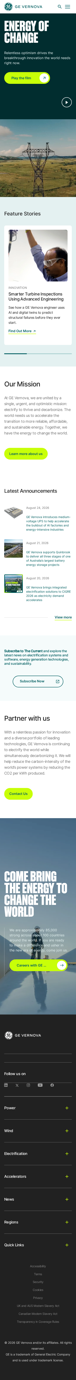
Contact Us (18, 794)
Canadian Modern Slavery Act (38, 1313)
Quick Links (14, 1245)
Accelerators (15, 1176)
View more (63, 617)
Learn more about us (26, 454)
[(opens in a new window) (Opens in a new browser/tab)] (55, 1085)
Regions (11, 1222)
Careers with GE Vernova (37, 965)
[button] (27, 78)
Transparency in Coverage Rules (38, 1321)
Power (9, 1108)
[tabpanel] (38, 285)
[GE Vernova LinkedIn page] (9, 1085)
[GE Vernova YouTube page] (44, 1085)
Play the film (21, 78)
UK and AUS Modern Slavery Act (38, 1305)
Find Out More (19, 331)
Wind (8, 1131)
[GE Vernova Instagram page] (32, 1085)
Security (38, 1282)
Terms (38, 1274)
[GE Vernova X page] (21, 1085)
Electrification (15, 1153)
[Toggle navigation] (67, 7)
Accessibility (38, 1266)
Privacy (38, 1298)
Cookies (38, 1290)
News (9, 1199)
